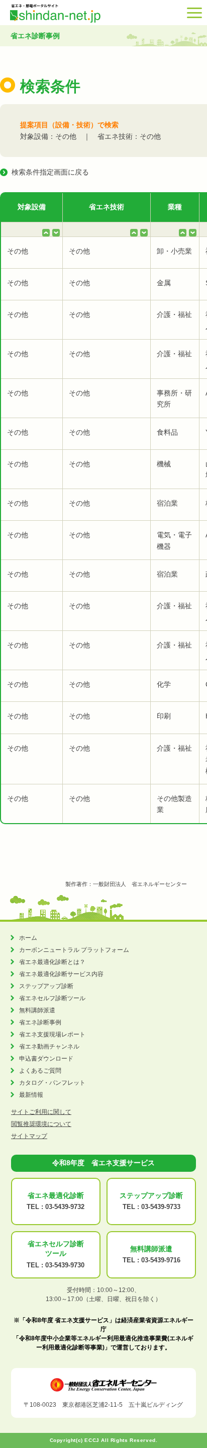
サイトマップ (29, 1136)
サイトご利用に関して (41, 1111)
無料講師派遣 (37, 1010)
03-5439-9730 (64, 1265)
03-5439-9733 (160, 1207)
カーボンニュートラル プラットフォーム (74, 949)
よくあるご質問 (40, 1070)
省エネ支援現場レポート (52, 1034)
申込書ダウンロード (46, 1058)
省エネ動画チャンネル (49, 1046)
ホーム (28, 937)
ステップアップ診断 (46, 986)
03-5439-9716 (160, 1260)
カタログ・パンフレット (52, 1082)
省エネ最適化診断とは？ (52, 962)
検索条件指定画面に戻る (50, 172)
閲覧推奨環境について (41, 1124)
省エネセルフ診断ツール (52, 998)
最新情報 (31, 1094)
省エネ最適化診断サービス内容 (61, 974)
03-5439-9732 (64, 1207)
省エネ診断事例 (40, 1022)
